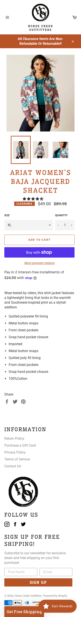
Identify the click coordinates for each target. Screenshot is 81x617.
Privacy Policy (15, 452)
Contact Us (12, 466)
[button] (33, 199)
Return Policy (14, 438)
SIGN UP (38, 582)
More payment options (39, 263)
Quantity (61, 215)
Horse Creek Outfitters (28, 595)
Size (7, 215)
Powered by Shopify (55, 595)
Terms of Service (17, 459)
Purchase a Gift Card (20, 445)
